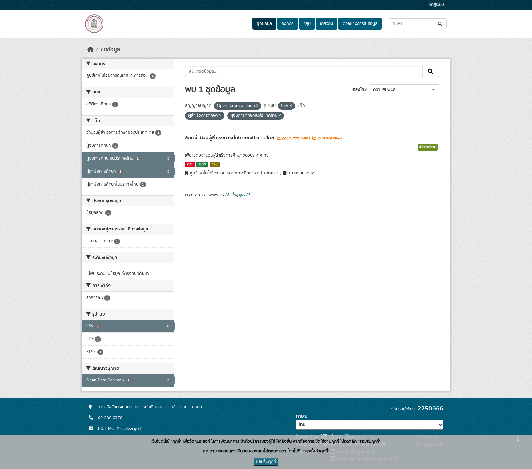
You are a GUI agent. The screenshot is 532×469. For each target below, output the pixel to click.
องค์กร (287, 24)
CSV (215, 164)
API (228, 194)
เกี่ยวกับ (326, 24)
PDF (190, 164)
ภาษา (301, 416)
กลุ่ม (307, 24)
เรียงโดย (359, 90)
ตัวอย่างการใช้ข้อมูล (360, 24)
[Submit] (440, 23)
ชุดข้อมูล (264, 24)
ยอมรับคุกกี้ (266, 462)
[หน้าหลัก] (90, 50)
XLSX (202, 164)
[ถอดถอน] (257, 106)
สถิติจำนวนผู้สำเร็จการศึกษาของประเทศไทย (230, 138)
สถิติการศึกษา (428, 147)
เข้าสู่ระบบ (436, 5)
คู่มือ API (245, 194)
